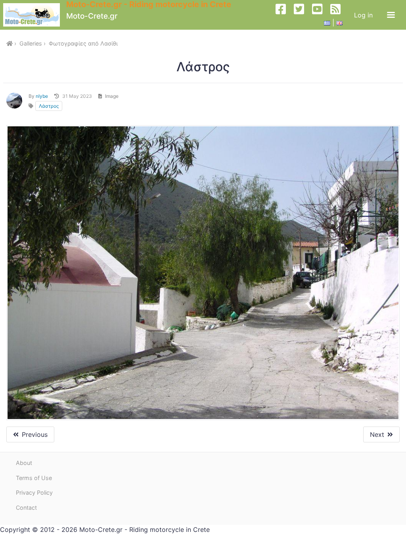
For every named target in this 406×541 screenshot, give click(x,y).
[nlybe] (14, 101)
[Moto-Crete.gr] (34, 15)
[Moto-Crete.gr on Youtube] (320, 15)
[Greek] (327, 23)
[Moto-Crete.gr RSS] (338, 15)
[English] (339, 23)
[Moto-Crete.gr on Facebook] (284, 15)
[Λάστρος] (203, 273)
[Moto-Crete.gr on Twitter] (302, 15)
